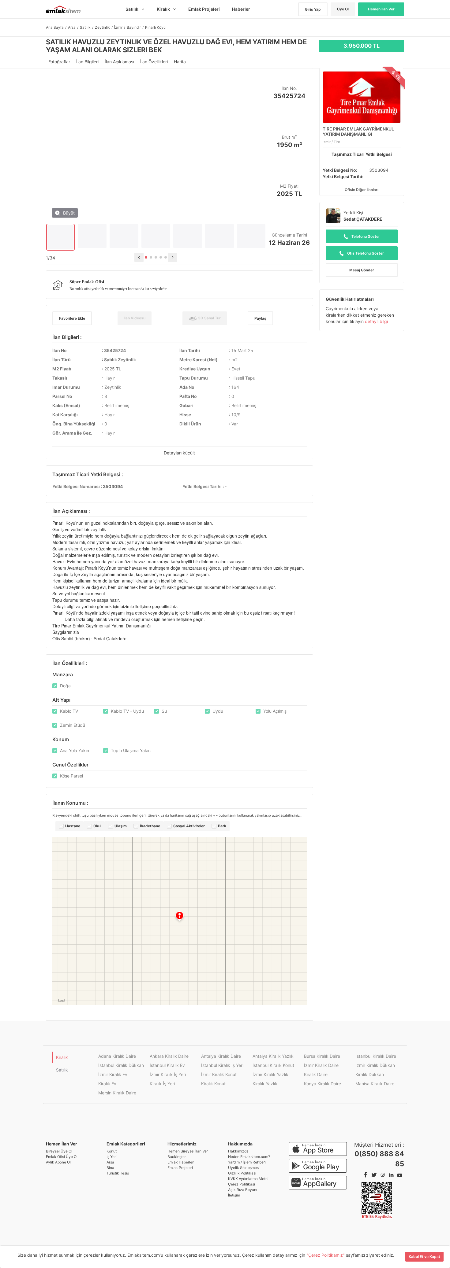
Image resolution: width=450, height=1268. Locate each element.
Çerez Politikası (241, 1184)
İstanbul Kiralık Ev (167, 1065)
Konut (112, 1151)
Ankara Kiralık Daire (169, 1056)
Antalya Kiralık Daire (221, 1056)
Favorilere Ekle (72, 318)
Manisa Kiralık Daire (374, 1083)
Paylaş (260, 318)
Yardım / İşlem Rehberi (247, 1162)
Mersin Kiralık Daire (117, 1092)
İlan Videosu (134, 318)
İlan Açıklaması (120, 61)
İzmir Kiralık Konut (219, 1074)
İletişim (234, 1195)
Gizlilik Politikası (242, 1173)
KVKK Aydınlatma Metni (248, 1178)
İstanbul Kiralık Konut (273, 1065)
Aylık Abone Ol (58, 1162)
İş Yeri (112, 1156)
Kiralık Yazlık (265, 1083)
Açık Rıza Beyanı (242, 1189)
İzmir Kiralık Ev (112, 1074)
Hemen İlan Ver (381, 9)
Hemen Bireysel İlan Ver (187, 1151)
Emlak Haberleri (180, 1162)
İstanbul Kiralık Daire (375, 1056)
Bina (110, 1167)
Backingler (176, 1156)
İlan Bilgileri (88, 61)
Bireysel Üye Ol (59, 1151)
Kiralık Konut (213, 1083)
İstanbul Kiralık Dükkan (121, 1065)
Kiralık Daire (316, 1074)
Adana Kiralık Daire (117, 1056)
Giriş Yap (313, 9)
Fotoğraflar (59, 61)
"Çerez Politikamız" (326, 1255)
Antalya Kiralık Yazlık (273, 1056)
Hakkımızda (238, 1151)
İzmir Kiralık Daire (321, 1065)
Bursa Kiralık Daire (322, 1056)
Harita (180, 61)
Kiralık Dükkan (369, 1074)
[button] (146, 257)
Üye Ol (343, 9)
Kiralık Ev (107, 1083)
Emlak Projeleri (180, 1167)
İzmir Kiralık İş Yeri (168, 1074)
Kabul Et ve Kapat (424, 1256)
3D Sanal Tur (209, 318)
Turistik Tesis (118, 1173)
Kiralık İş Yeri (162, 1083)
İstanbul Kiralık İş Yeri (222, 1065)
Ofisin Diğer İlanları (361, 189)
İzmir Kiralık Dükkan (375, 1065)
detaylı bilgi (376, 321)
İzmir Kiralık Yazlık (270, 1074)
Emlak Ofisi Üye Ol (61, 1156)
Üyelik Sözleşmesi (244, 1167)
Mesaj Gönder (361, 270)
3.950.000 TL (361, 45)
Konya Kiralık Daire (322, 1083)
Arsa (110, 1162)
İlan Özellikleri (154, 61)
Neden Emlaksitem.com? (249, 1156)
